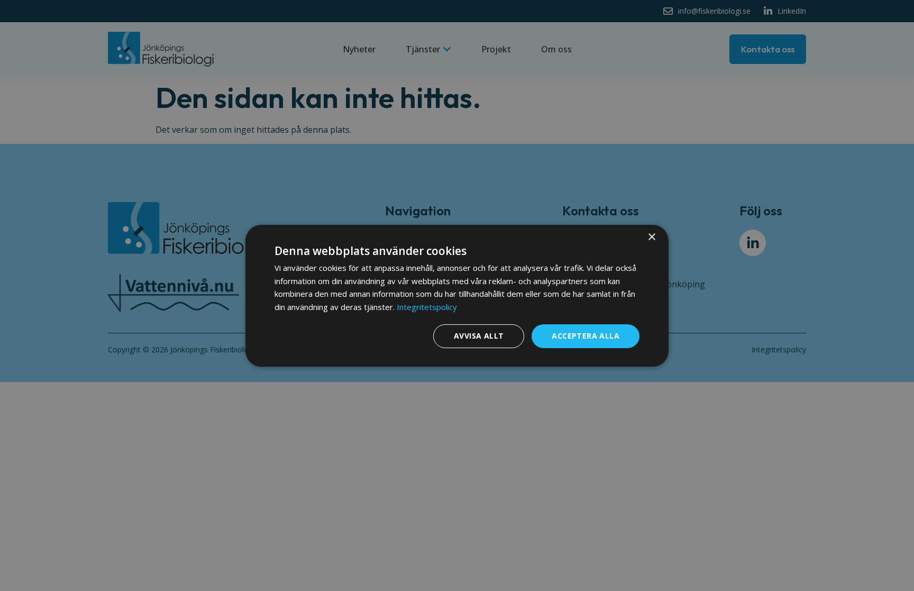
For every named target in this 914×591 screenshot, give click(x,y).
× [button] (651, 237)
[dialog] (457, 295)
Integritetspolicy (427, 307)
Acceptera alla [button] (585, 336)
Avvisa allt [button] (479, 336)
